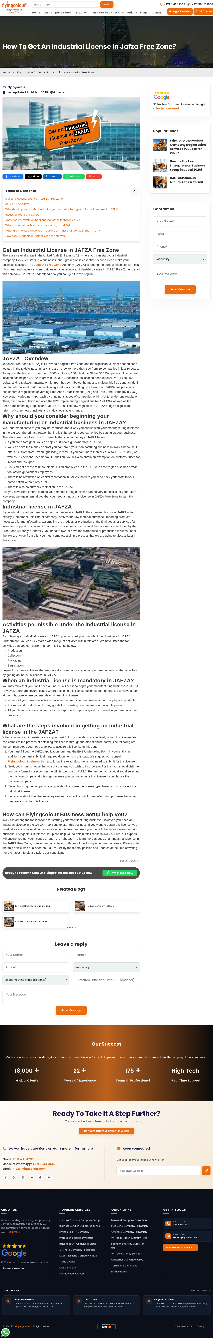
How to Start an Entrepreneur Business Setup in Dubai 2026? (188, 165)
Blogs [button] (144, 12)
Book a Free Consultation (180, 1247)
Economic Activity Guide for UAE (127, 1246)
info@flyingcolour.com (29, 1169)
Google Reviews (180, 11)
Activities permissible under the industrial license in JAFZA (42, 220)
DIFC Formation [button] (126, 12)
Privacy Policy (119, 1271)
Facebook (15, 176)
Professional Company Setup (76, 1238)
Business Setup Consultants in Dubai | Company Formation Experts (40, 906)
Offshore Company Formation (77, 1249)
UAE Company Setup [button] (57, 12)
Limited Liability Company (74, 1232)
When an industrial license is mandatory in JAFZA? (37, 225)
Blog (19, 72)
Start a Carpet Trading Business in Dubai (107, 921)
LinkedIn (54, 176)
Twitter (35, 176)
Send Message (71, 1010)
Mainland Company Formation (129, 1220)
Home (36, 12)
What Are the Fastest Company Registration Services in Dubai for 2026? (188, 146)
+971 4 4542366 (174, 4)
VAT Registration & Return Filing (129, 1238)
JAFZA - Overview (17, 204)
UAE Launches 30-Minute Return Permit (186, 180)
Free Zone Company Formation (129, 1226)
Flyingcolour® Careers (71, 1273)
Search (106, 4)
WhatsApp (76, 176)
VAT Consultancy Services (126, 1253)
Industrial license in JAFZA (22, 215)
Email (96, 176)
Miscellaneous (67, 1267)
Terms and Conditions (124, 1265)
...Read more (12, 1232)
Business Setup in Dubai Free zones (79, 1226)
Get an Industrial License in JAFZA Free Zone (34, 199)
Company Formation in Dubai (30, 921)
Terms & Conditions (185, 1326)
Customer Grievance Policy (127, 1259)
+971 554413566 (202, 4)
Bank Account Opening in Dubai (77, 1244)
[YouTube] (49, 1177)
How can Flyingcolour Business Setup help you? (35, 236)
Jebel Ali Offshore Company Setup (79, 1220)
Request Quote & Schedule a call (106, 1131)
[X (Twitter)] (14, 1177)
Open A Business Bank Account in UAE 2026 (108, 906)
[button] (67, 927)
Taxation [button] (82, 12)
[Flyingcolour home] (14, 7)
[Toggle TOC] (134, 190)
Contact (158, 12)
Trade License (67, 1261)
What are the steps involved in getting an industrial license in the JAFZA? (52, 231)
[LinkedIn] (31, 1177)
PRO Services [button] (102, 12)
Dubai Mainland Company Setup (78, 1255)
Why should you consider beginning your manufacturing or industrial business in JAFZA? (62, 209)
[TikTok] (40, 1177)
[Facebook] (5, 1177)
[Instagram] (23, 1177)
